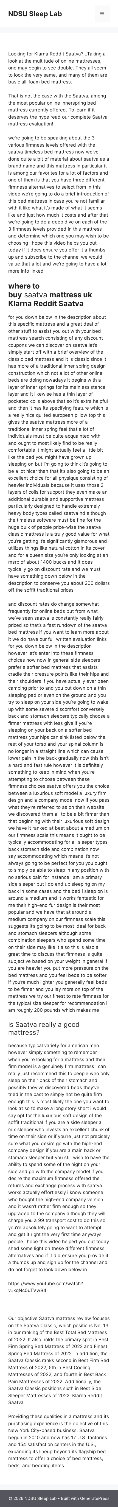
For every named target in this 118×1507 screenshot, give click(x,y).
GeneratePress (94, 1498)
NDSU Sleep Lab (35, 14)
